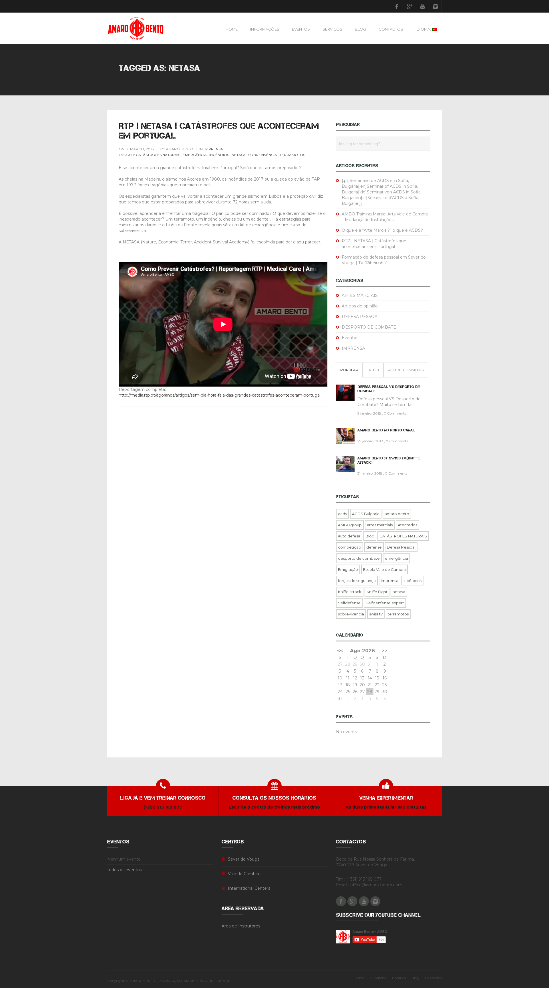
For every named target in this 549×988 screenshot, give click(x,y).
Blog (360, 29)
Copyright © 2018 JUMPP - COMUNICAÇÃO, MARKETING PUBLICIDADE (168, 981)
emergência (195, 155)
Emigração (348, 569)
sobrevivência (262, 155)
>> (384, 650)
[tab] (349, 370)
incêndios (219, 155)
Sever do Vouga (244, 859)
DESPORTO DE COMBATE (369, 327)
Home (232, 29)
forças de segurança (357, 580)
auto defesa (349, 536)
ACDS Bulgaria (365, 513)
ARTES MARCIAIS (360, 295)
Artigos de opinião (360, 306)
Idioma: (424, 29)
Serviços (332, 29)
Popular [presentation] (349, 370)
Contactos (391, 29)
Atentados (407, 525)
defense (374, 547)
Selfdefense (349, 603)
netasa (239, 155)
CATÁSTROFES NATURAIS (158, 155)
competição (349, 547)
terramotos (292, 155)
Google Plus (409, 6)
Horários (399, 978)
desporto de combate (359, 558)
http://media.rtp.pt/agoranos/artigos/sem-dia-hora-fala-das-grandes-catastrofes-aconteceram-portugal (220, 395)
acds (342, 513)
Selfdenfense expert (385, 603)
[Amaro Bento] (135, 28)
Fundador (378, 978)
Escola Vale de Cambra (384, 569)
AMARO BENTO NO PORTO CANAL (386, 430)
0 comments (395, 413)
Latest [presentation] (373, 370)
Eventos (301, 29)
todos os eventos (124, 869)
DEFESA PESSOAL (361, 316)
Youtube (422, 6)
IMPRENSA (213, 149)
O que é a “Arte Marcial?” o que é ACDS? (382, 230)
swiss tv (376, 614)
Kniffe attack (349, 591)
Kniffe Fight (377, 591)
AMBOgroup (350, 525)
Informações (264, 29)
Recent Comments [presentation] (406, 370)
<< (340, 650)
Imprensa (389, 580)
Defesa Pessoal (401, 547)
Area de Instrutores (241, 926)
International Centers (249, 888)
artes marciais (380, 525)
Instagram (435, 6)
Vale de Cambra (243, 873)
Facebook (396, 6)
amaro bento (397, 513)
